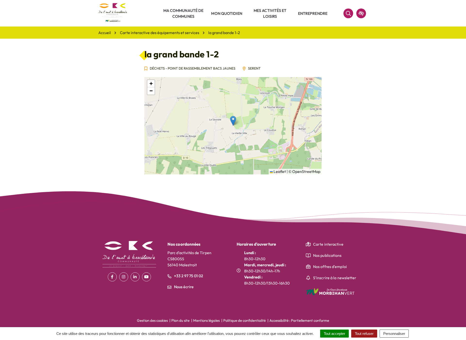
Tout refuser (364, 333)
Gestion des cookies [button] (152, 320)
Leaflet (279, 171)
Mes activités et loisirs (270, 13)
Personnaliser (394, 333)
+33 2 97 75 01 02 (188, 275)
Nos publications (327, 255)
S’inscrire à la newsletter (335, 277)
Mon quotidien (226, 13)
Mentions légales (206, 320)
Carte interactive (328, 244)
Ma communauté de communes (183, 13)
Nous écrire (183, 286)
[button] (233, 121)
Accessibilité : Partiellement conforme (299, 320)
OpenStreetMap (306, 171)
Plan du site (180, 320)
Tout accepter (334, 333)
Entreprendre (312, 13)
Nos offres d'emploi (330, 266)
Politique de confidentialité (244, 320)
